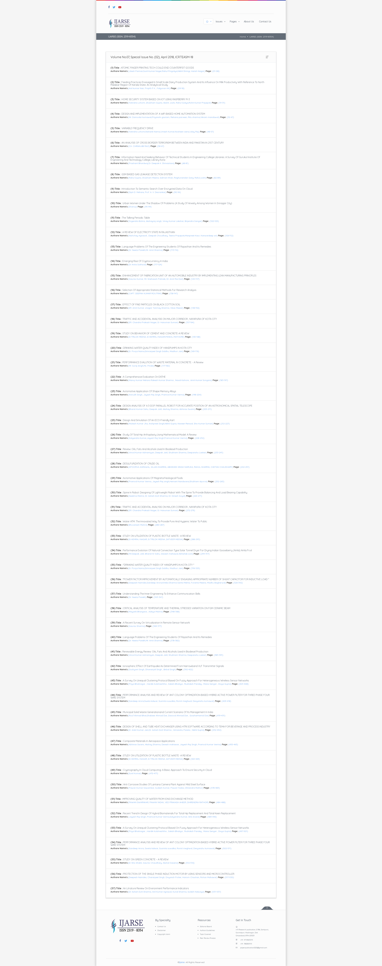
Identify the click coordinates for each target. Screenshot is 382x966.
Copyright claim (163, 934)
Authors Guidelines (207, 930)
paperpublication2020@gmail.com (253, 948)
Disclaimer (161, 930)
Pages (233, 21)
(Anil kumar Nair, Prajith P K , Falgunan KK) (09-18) (187, 85)
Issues (219, 21)
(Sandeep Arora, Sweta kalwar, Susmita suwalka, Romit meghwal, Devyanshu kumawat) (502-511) (190, 845)
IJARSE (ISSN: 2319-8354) (261, 37)
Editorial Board (206, 926)
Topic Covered (205, 934)
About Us (249, 21)
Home (243, 37)
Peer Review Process (207, 938)
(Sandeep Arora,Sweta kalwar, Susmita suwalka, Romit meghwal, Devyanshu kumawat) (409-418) (190, 698)
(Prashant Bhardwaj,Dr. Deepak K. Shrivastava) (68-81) (185, 160)
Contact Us (265, 21)
